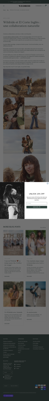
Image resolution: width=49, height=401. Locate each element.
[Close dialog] (47, 183)
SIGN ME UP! (37, 207)
